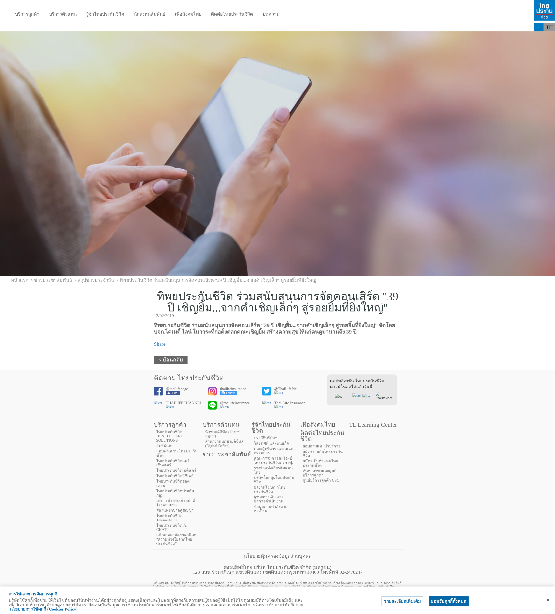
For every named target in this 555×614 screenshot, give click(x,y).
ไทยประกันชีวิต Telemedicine (169, 518)
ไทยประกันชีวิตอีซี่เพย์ (175, 476)
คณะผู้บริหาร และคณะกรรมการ (273, 451)
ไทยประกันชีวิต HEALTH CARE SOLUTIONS (169, 436)
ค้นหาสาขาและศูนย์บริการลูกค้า (319, 473)
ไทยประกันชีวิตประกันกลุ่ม (175, 493)
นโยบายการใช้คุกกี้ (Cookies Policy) (44, 609)
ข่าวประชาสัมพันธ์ (227, 454)
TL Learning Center (373, 424)
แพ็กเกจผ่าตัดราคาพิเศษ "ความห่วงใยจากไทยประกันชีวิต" (177, 539)
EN (549, 36)
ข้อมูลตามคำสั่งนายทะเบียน (270, 508)
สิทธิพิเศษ (164, 446)
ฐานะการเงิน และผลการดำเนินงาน (269, 499)
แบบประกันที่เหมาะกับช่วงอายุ (100, 27)
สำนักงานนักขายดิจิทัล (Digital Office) (224, 443)
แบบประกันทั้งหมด (36, 27)
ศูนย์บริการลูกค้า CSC (321, 480)
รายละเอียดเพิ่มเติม (402, 601)
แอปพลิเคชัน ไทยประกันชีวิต (177, 453)
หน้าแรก (19, 280)
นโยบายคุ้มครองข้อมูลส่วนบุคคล (278, 556)
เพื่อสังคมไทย (188, 14)
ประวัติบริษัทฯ (265, 438)
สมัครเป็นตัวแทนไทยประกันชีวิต (320, 463)
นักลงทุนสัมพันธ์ (149, 14)
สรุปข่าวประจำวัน (96, 280)
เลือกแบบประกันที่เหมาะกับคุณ (238, 27)
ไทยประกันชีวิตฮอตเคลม (173, 483)
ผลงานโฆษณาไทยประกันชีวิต (270, 489)
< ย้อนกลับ (170, 359)
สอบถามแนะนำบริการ (321, 446)
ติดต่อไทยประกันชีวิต (232, 14)
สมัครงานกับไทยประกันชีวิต (323, 453)
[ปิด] (548, 600)
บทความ (271, 14)
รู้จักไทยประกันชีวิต (105, 14)
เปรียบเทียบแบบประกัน (169, 27)
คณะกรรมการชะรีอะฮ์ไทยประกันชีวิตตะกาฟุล (274, 460)
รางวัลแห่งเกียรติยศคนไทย (273, 470)
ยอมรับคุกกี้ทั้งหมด (448, 601)
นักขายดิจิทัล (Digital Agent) (222, 434)
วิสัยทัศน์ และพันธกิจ (271, 443)
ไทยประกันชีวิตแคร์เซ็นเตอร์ (173, 463)
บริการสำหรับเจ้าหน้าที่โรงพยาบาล (175, 502)
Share (159, 344)
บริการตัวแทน (63, 14)
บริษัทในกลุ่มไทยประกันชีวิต (274, 479)
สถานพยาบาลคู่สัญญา (175, 510)
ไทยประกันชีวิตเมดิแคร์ (176, 470)
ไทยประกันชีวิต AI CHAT (172, 527)
